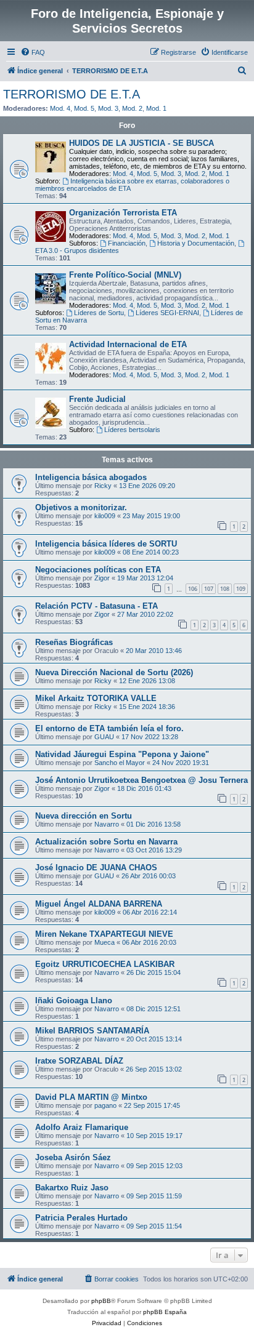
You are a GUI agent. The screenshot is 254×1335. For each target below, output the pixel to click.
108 (224, 589)
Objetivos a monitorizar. (81, 507)
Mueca (104, 942)
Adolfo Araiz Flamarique (81, 1127)
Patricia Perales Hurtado (81, 1217)
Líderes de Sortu (99, 312)
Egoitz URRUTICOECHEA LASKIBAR (104, 964)
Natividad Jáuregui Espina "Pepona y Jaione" (122, 754)
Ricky (103, 485)
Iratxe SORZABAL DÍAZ (79, 1060)
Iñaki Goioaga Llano (73, 1000)
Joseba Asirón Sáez (73, 1157)
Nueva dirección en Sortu (83, 815)
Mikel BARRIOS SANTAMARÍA (92, 1030)
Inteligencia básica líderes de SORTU (106, 543)
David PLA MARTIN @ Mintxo (91, 1097)
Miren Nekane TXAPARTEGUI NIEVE (104, 934)
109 (240, 589)
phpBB (101, 1300)
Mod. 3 (108, 108)
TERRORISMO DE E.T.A (71, 94)
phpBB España (165, 1312)
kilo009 (104, 515)
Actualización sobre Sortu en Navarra (106, 841)
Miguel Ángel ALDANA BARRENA (98, 903)
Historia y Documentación (195, 243)
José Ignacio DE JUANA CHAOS (96, 867)
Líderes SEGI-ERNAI (167, 312)
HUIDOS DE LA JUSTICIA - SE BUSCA (141, 143)
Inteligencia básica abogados (91, 477)
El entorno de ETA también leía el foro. (109, 728)
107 (208, 589)
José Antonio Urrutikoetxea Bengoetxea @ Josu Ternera (141, 780)
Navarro (106, 824)
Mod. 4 (60, 108)
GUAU (104, 736)
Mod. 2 (132, 108)
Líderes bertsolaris (132, 429)
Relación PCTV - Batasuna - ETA (96, 606)
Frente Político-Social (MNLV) (125, 274)
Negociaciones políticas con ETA (98, 569)
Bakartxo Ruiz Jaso (72, 1187)
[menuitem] (32, 52)
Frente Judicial (97, 399)
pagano (105, 1105)
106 (192, 589)
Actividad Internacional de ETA (128, 344)
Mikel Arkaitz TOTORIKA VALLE (96, 698)
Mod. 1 (156, 108)
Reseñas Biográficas (74, 642)
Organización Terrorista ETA (123, 212)
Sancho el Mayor (119, 762)
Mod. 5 (84, 108)
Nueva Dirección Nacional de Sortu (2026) (114, 672)
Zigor (102, 578)
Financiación (126, 243)
